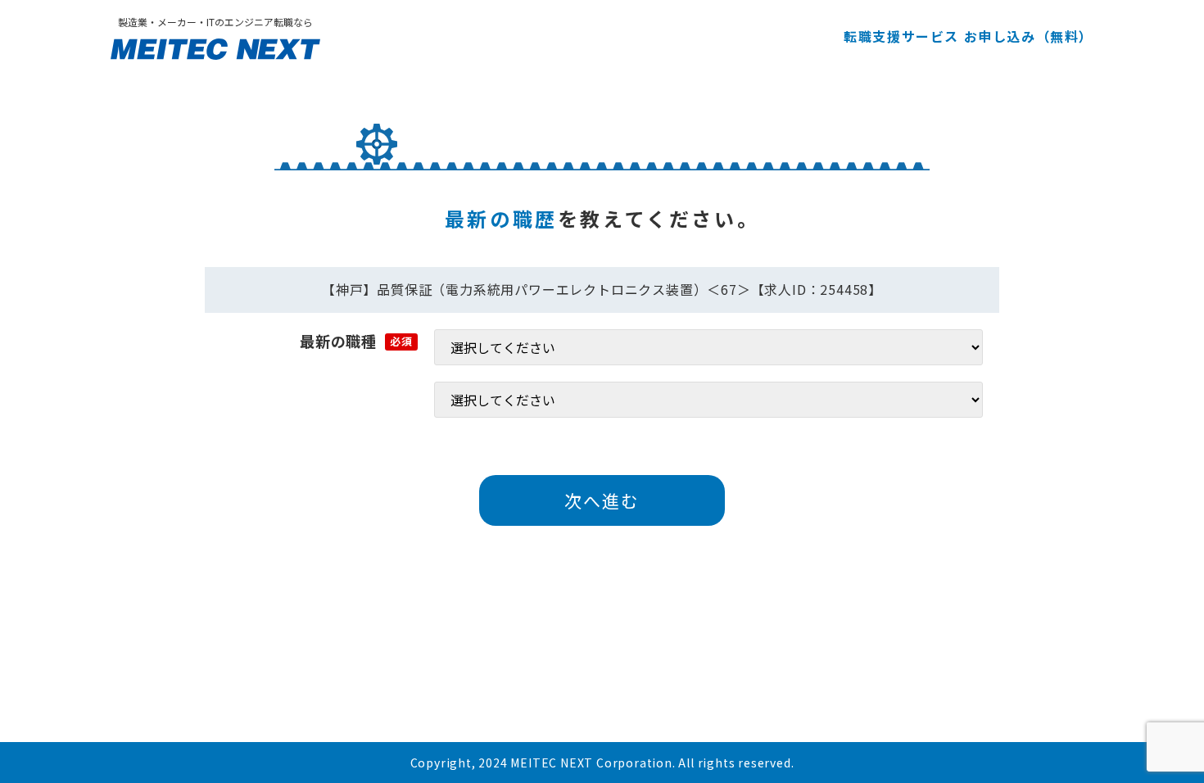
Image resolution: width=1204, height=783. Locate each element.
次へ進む (602, 500)
